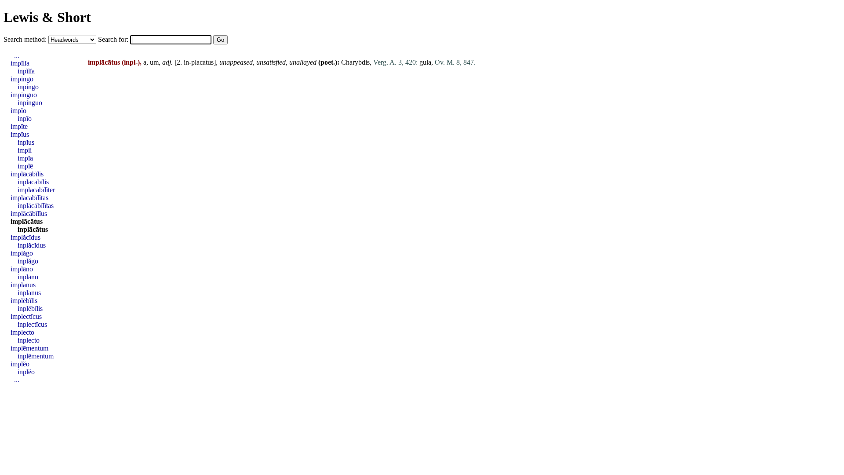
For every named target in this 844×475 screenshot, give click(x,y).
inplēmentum (36, 356)
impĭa (25, 158)
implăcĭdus (25, 237)
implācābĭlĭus (29, 213)
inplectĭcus (32, 324)
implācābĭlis (27, 174)
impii (25, 150)
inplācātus (33, 229)
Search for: (114, 39)
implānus (23, 285)
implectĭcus (26, 316)
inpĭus (26, 142)
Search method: (26, 39)
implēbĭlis (24, 300)
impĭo (18, 110)
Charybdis (355, 62)
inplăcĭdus (32, 245)
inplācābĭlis (33, 182)
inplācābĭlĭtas (36, 205)
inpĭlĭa (26, 71)
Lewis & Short (47, 17)
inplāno (28, 277)
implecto (22, 332)
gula (425, 62)
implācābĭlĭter (36, 190)
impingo (22, 79)
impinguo (24, 95)
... (16, 55)
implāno (22, 269)
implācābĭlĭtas (29, 197)
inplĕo (26, 372)
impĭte (19, 126)
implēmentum (29, 348)
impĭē (25, 166)
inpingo (28, 87)
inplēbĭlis (30, 308)
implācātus (27, 221)
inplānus (29, 292)
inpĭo (25, 118)
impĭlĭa (20, 63)
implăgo (22, 253)
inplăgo (28, 261)
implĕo (20, 364)
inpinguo (30, 102)
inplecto (29, 340)
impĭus (20, 134)
